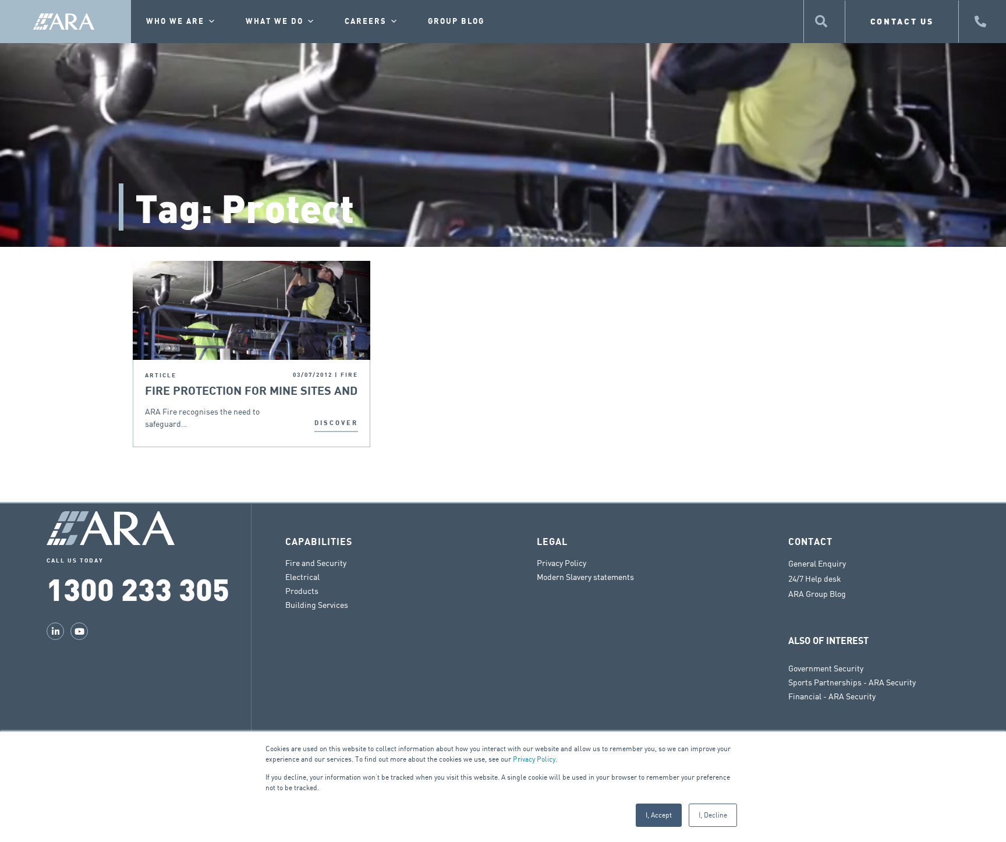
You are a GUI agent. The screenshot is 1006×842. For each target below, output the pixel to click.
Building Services (316, 605)
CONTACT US (902, 21)
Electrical (302, 577)
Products (301, 591)
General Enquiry (817, 564)
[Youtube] (79, 631)
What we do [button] (274, 21)
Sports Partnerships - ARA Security (852, 682)
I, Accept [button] (659, 815)
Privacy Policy (534, 759)
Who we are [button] (175, 21)
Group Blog (456, 21)
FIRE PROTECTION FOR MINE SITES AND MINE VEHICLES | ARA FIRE (251, 391)
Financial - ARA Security (832, 696)
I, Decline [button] (713, 815)
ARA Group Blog (817, 594)
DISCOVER (336, 423)
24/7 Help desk (814, 579)
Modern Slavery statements (585, 577)
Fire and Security (315, 563)
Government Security (825, 668)
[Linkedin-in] (55, 631)
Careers (366, 21)
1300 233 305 (138, 588)
